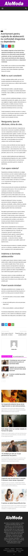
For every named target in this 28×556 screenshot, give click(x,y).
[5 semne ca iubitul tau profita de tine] (5, 375)
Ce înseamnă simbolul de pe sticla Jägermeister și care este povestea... (13, 405)
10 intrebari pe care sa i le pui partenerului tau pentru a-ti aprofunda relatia (17, 362)
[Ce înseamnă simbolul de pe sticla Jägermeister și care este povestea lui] (14, 396)
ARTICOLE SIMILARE (6, 356)
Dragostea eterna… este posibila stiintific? (21, 334)
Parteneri (13, 548)
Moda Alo (14, 349)
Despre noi (7, 548)
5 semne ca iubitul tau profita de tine (13, 503)
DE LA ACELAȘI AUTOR (18, 356)
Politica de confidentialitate (9, 550)
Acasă (2, 29)
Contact (19, 551)
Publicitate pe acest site (12, 551)
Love (5, 29)
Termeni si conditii (19, 550)
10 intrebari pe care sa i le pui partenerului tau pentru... (11, 454)
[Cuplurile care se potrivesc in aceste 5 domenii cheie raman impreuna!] (5, 368)
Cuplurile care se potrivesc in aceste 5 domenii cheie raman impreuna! (17, 368)
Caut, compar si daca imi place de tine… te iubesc (7, 334)
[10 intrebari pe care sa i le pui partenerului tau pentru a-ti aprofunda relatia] (5, 361)
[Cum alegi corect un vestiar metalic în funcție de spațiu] (14, 421)
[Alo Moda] (14, 3)
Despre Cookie (19, 548)
